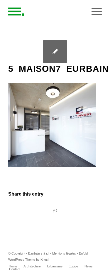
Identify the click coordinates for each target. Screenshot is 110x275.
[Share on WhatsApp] (55, 211)
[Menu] (94, 11)
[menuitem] (13, 266)
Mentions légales (64, 253)
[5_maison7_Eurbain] (55, 51)
